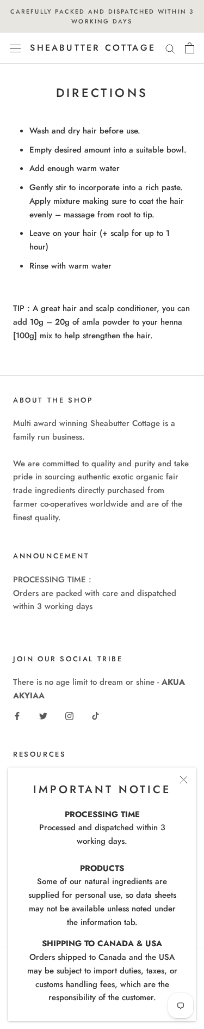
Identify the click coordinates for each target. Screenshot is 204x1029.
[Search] (170, 48)
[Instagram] (69, 715)
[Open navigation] (15, 48)
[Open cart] (189, 47)
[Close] (184, 780)
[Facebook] (17, 715)
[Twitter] (43, 715)
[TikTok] (95, 715)
